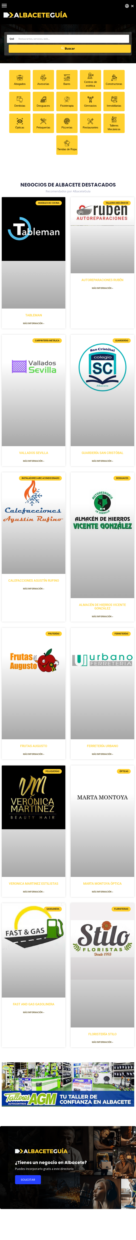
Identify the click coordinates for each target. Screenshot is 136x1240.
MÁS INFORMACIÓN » (33, 323)
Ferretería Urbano (102, 746)
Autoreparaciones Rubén (102, 280)
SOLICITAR (28, 1180)
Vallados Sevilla (33, 453)
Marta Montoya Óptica (102, 883)
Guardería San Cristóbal (102, 453)
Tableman (33, 315)
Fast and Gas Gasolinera (33, 1004)
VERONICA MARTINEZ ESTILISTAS (33, 883)
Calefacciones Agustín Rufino (33, 580)
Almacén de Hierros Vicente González (102, 606)
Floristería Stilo (102, 1034)
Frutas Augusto (33, 746)
